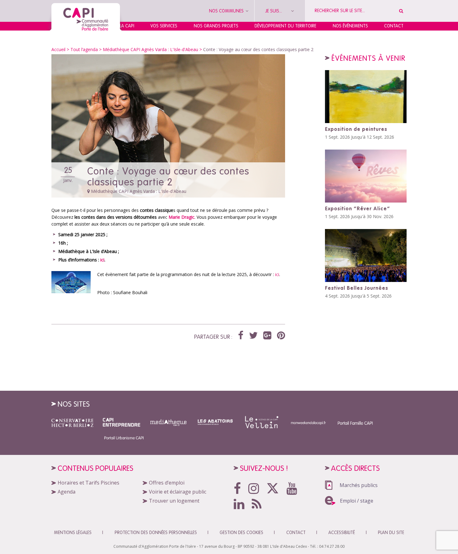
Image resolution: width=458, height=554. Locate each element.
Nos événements (350, 25)
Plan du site (391, 532)
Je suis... (274, 10)
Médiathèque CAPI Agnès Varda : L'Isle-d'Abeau (150, 49)
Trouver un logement (174, 500)
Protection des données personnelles (156, 532)
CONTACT (296, 532)
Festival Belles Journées (356, 288)
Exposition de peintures (356, 129)
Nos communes (227, 10)
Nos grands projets (216, 25)
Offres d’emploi (166, 482)
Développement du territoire (285, 25)
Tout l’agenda (84, 49)
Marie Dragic (181, 217)
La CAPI (127, 25)
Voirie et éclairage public (177, 491)
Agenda (66, 491)
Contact (393, 25)
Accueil (58, 49)
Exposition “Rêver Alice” (357, 208)
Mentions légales (73, 532)
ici (102, 260)
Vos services (163, 25)
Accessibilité (341, 532)
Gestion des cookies (241, 532)
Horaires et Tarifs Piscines (88, 482)
